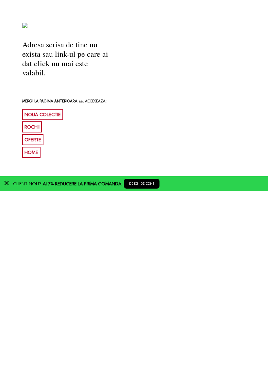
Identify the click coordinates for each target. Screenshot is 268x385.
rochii (32, 127)
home (31, 152)
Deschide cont (141, 183)
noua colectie (43, 114)
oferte (33, 139)
